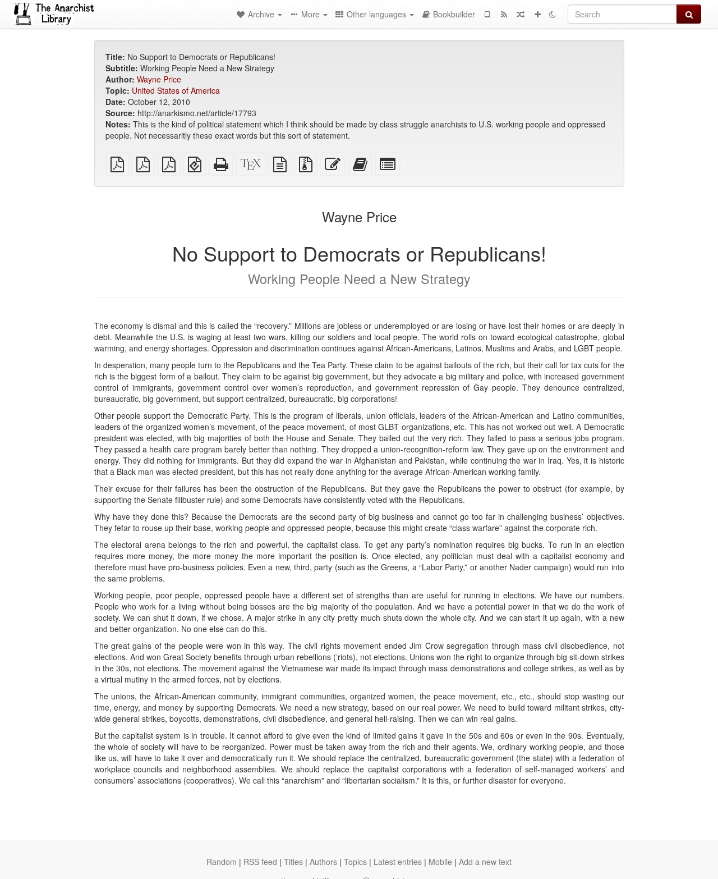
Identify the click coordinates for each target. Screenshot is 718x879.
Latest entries (398, 861)
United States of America (176, 90)
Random (221, 861)
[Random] (520, 14)
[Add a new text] (537, 14)
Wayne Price (159, 79)
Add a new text (485, 861)
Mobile (440, 861)
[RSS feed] (503, 14)
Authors (323, 861)
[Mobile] (486, 14)
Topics (355, 861)
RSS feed (260, 861)
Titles (293, 861)
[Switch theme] (552, 14)
